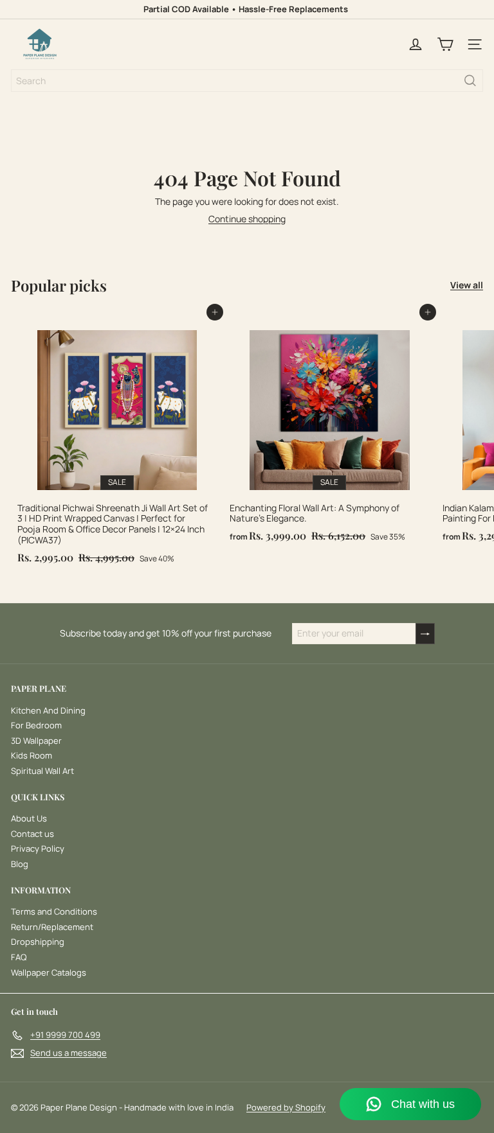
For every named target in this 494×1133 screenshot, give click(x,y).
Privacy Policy (37, 848)
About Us (29, 818)
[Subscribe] (425, 633)
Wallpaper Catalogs (48, 972)
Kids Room (31, 755)
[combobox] (247, 80)
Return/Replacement (52, 927)
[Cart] (445, 44)
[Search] (470, 80)
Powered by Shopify (285, 1107)
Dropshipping (37, 941)
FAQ (18, 957)
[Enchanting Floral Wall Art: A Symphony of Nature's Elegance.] (329, 430)
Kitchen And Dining (48, 710)
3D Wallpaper (36, 740)
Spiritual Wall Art (42, 771)
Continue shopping (247, 219)
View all (466, 285)
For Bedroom (36, 725)
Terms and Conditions (54, 911)
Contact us (32, 833)
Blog (19, 864)
